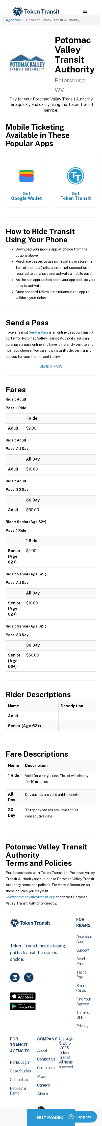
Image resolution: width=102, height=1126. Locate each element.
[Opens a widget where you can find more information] (80, 1117)
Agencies (13, 20)
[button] (84, 11)
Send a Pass (39, 332)
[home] (36, 11)
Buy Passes (51, 1117)
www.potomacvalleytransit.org (30, 897)
